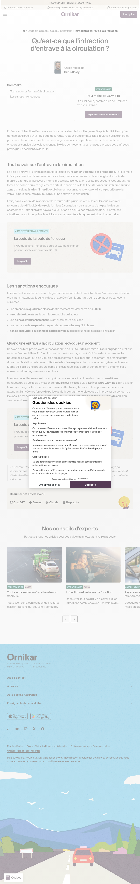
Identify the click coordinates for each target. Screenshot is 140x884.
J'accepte (90, 484)
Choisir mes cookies (49, 484)
